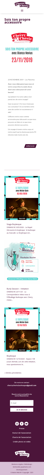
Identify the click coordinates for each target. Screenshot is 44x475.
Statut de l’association (21, 433)
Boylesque (11, 356)
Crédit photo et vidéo (22, 442)
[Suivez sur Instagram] (17, 424)
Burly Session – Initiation (18, 288)
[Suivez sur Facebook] (22, 424)
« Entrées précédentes (12, 373)
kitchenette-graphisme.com (22, 467)
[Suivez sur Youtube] (26, 424)
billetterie (30, 146)
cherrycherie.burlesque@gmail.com (21, 385)
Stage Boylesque (14, 224)
